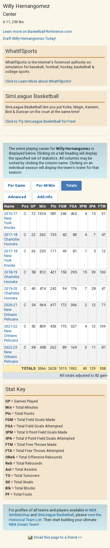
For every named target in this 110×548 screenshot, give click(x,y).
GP (33, 206)
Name (9, 206)
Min (42, 206)
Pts (53, 206)
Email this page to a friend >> (58, 537)
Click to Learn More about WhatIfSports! (38, 81)
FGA (73, 206)
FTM (102, 206)
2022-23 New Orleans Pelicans (11, 354)
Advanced (17, 197)
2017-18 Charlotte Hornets (11, 239)
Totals (71, 185)
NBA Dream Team (23, 524)
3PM (83, 206)
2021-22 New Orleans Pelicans (11, 333)
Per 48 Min (45, 185)
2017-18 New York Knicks (10, 258)
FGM (63, 206)
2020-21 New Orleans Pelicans (11, 312)
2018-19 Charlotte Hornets (11, 277)
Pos (25, 206)
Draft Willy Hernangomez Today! (29, 38)
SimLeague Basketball (56, 515)
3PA (92, 206)
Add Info (45, 197)
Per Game (16, 185)
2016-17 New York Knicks (10, 220)
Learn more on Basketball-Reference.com (37, 31)
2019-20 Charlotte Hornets (11, 293)
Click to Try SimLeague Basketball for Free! (40, 121)
